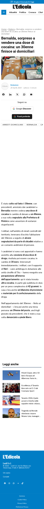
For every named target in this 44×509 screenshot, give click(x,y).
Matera (11, 29)
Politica (22, 12)
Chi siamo (6, 473)
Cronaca (32, 12)
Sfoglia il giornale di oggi (24, 2)
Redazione (14, 85)
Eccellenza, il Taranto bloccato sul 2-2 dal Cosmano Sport (30, 388)
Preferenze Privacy (22, 507)
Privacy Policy (22, 503)
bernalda (32, 125)
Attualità (13, 12)
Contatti (6, 477)
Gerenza (22, 496)
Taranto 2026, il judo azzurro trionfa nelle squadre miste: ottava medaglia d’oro (30, 401)
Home (4, 29)
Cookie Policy (22, 500)
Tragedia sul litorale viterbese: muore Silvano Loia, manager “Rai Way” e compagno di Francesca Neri (31, 413)
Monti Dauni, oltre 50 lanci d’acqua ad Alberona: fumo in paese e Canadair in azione (30, 376)
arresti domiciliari (13, 125)
